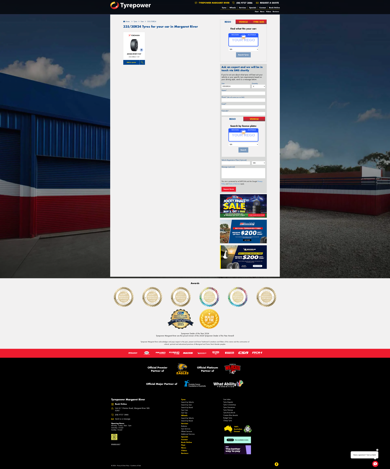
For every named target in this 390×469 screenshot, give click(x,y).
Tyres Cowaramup (229, 405)
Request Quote (229, 189)
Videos (268, 11)
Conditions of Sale (135, 465)
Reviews (276, 11)
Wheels (233, 8)
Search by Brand (187, 407)
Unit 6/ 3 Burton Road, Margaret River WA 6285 (132, 409)
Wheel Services (186, 431)
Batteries (184, 426)
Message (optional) (228, 167)
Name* (224, 90)
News (262, 11)
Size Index (227, 399)
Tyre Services (185, 429)
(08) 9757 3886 (244, 3)
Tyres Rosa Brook (229, 413)
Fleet (256, 11)
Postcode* (225, 111)
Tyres (224, 8)
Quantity (255, 83)
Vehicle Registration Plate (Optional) (234, 160)
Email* (224, 104)
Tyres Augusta (228, 402)
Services (242, 8)
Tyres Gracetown (229, 407)
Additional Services (188, 434)
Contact (262, 8)
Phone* (233, 97)
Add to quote (131, 62)
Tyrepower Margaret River (213, 3)
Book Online (274, 8)
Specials (252, 8)
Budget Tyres (227, 418)
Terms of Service (234, 184)
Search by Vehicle (187, 402)
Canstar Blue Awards (230, 415)
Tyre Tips (184, 413)
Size (223, 83)
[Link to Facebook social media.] (276, 464)
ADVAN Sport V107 (134, 54)
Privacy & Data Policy (123, 465)
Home (127, 21)
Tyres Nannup (228, 410)
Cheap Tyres (227, 421)
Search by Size (186, 405)
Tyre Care (184, 410)
